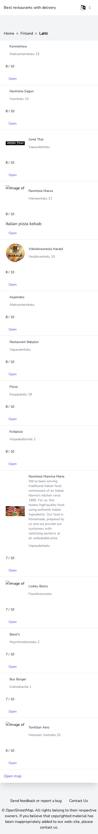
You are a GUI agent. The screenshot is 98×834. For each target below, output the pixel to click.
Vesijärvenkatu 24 (42, 256)
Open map (12, 776)
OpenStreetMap (19, 810)
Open (13, 78)
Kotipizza (16, 431)
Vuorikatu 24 (19, 99)
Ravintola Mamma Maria (46, 476)
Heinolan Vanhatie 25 (44, 735)
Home (9, 33)
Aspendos (17, 297)
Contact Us (78, 800)
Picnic (14, 387)
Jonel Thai (36, 139)
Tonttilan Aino (39, 727)
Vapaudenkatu (39, 147)
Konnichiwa (18, 46)
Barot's (15, 634)
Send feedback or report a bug (36, 800)
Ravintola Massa (41, 191)
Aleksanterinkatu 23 (24, 54)
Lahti (43, 33)
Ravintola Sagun (22, 91)
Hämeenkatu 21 (40, 198)
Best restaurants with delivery (30, 7)
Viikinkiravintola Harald (46, 249)
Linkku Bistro (38, 586)
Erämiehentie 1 (20, 687)
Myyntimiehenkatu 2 (24, 642)
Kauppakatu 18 (21, 394)
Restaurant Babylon (24, 342)
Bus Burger (18, 679)
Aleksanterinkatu (22, 304)
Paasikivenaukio (40, 594)
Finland (26, 33)
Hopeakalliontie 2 (22, 439)
